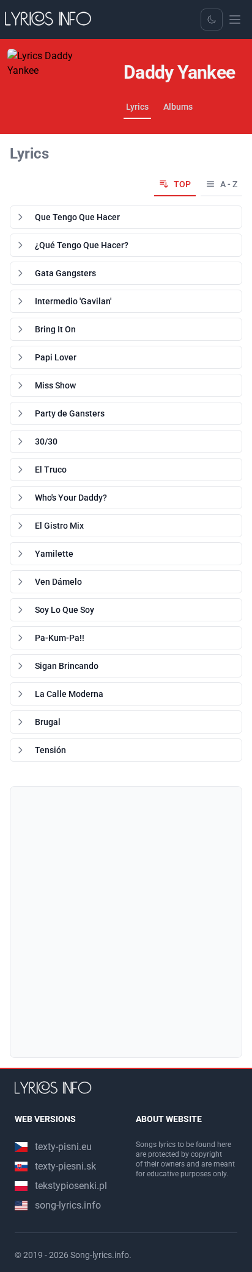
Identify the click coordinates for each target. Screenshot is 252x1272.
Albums (178, 107)
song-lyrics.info (68, 1205)
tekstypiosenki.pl (71, 1186)
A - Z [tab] (228, 184)
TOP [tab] (182, 184)
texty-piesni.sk (65, 1166)
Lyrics (137, 107)
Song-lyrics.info (99, 1255)
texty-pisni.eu (63, 1146)
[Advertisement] (126, 922)
